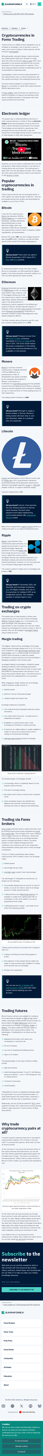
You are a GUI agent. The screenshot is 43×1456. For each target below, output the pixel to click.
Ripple (4, 541)
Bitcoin (4, 86)
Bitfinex (5, 621)
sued (7, 590)
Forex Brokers (9, 1323)
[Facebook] (30, 1406)
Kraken (17, 621)
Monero (4, 367)
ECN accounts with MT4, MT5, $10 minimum (19, 14)
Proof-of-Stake (23, 341)
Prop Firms (8, 1341)
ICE (31, 1018)
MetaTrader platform (27, 894)
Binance (4, 1028)
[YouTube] (3, 1406)
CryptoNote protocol (20, 384)
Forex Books (9, 1350)
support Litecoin (27, 526)
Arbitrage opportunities (12, 738)
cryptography (14, 52)
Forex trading (8, 93)
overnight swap (9, 872)
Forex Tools (8, 1332)
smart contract (27, 309)
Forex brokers (6, 829)
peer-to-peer (27, 61)
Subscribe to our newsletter (21, 1290)
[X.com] (21, 1406)
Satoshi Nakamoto (8, 218)
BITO (33, 1103)
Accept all (21, 1452)
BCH (7, 260)
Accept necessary (21, 1441)
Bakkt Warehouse (21, 1023)
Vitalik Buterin (8, 290)
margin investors (8, 669)
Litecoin (4, 478)
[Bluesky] (39, 1406)
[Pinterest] (12, 1406)
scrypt (28, 485)
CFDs (9, 836)
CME (25, 1018)
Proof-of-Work (14, 339)
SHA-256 (36, 485)
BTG (15, 260)
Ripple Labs (23, 550)
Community (8, 1358)
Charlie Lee (8, 480)
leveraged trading (31, 630)
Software (7, 1367)
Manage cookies (21, 1446)
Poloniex (11, 621)
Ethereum (5, 288)
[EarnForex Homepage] (12, 4)
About (6, 1385)
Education (8, 1376)
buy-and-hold (20, 1239)
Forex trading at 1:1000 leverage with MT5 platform (22, 1305)
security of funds (12, 175)
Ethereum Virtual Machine (15, 311)
